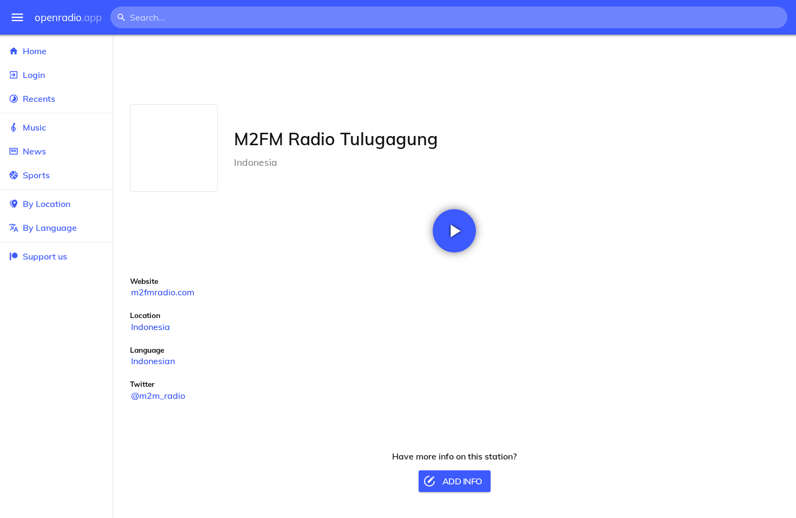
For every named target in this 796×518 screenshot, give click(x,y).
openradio (68, 17)
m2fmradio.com (162, 292)
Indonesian (153, 360)
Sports (36, 175)
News (34, 151)
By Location (46, 203)
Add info (462, 481)
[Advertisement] (454, 69)
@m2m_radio (158, 395)
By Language (50, 227)
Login (34, 74)
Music (34, 127)
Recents (39, 98)
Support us (45, 256)
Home (35, 51)
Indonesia (150, 326)
